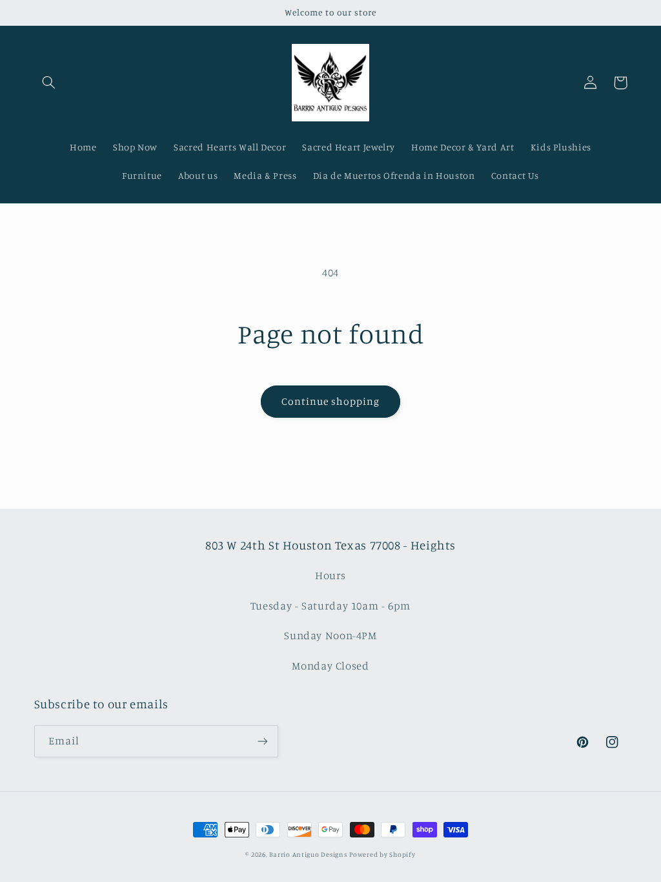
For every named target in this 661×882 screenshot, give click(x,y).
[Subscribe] (262, 741)
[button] (49, 82)
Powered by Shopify (382, 854)
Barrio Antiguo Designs (308, 854)
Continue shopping (330, 401)
